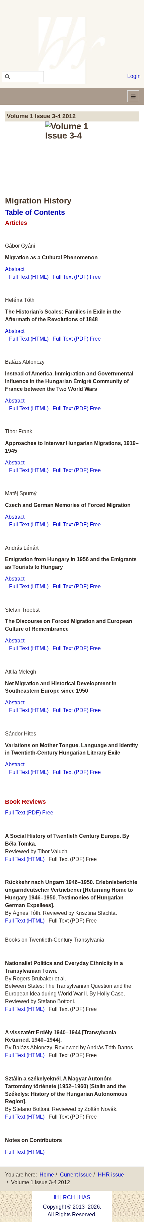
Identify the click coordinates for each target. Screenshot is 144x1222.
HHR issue (111, 1174)
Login (134, 76)
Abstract (14, 269)
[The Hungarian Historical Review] (72, 50)
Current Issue (76, 1174)
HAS (84, 1197)
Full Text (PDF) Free (77, 277)
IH (56, 1197)
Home (47, 1174)
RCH (69, 1197)
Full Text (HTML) (29, 277)
